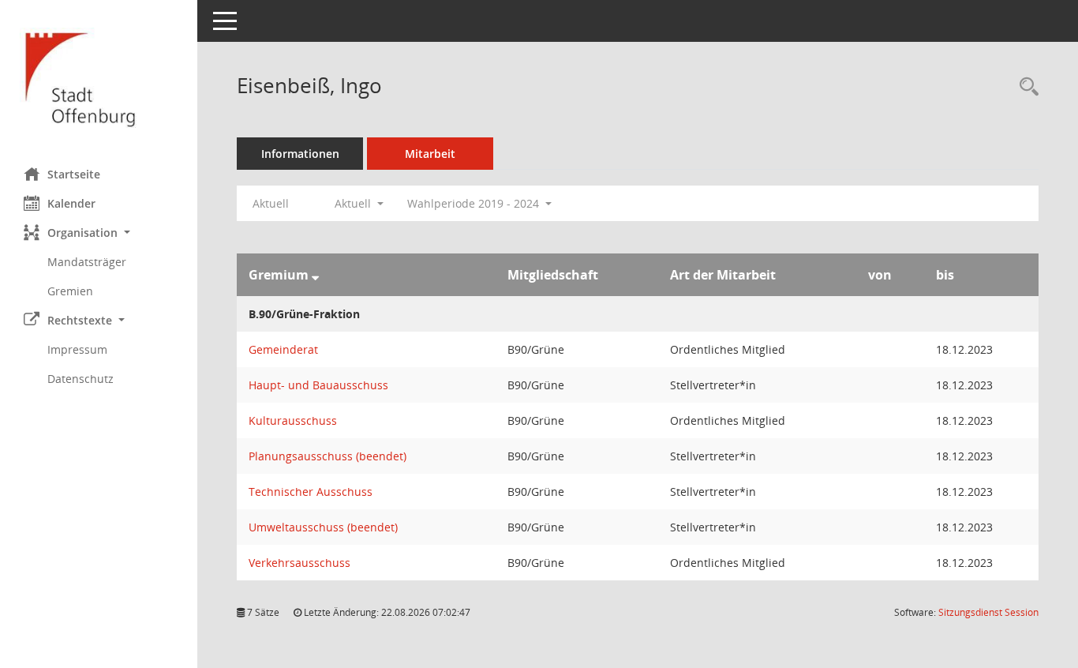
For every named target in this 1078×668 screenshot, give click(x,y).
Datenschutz (80, 378)
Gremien (70, 290)
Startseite (73, 174)
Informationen (300, 153)
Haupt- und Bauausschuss (318, 384)
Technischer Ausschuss (310, 491)
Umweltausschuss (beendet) (323, 527)
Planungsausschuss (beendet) (327, 455)
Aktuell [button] (354, 203)
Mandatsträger (86, 261)
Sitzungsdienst (988, 612)
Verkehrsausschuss (299, 562)
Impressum (77, 349)
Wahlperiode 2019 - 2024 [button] (474, 203)
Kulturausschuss (293, 420)
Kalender (71, 203)
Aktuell (271, 203)
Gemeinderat (283, 349)
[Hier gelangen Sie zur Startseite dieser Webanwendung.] (98, 78)
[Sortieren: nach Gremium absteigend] (315, 274)
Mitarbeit (430, 153)
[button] (98, 232)
